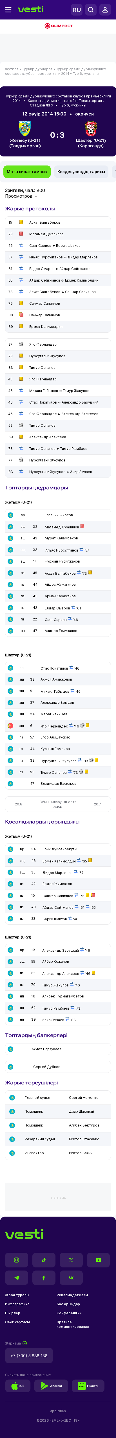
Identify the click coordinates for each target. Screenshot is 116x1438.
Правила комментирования (73, 1324)
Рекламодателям (72, 1295)
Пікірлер (12, 1313)
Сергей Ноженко (84, 1097)
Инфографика (17, 1304)
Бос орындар (68, 1304)
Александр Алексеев (60, 973)
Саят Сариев (56, 620)
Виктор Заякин (82, 1153)
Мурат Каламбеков (61, 538)
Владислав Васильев (58, 783)
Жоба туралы (17, 1295)
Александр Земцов (57, 702)
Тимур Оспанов (54, 772)
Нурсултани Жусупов (59, 761)
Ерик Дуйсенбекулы (60, 849)
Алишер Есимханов (61, 631)
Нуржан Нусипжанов (62, 561)
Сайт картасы (17, 1322)
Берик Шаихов (55, 919)
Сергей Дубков (46, 1067)
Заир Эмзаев (53, 1020)
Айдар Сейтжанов (58, 907)
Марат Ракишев (54, 714)
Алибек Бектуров (84, 1125)
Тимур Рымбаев (55, 1008)
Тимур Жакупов (55, 985)
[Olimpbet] (58, 26)
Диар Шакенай (81, 1111)
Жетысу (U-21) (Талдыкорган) (25, 143)
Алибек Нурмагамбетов (63, 996)
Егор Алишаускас (55, 737)
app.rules (58, 1411)
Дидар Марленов (58, 873)
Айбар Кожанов (55, 961)
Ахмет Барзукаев (46, 1049)
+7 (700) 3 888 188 (29, 1355)
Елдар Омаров (57, 608)
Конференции (69, 1313)
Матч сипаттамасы (27, 171)
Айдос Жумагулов (60, 584)
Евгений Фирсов (59, 515)
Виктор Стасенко (84, 1139)
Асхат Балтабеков (60, 573)
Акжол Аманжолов (56, 679)
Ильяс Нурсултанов (61, 550)
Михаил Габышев (55, 691)
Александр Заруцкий (60, 950)
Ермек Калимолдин (59, 861)
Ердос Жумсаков (57, 884)
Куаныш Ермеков (55, 749)
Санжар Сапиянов (58, 896)
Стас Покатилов (54, 668)
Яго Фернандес (54, 726)
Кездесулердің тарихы (81, 171)
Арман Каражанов (60, 596)
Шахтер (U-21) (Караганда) (91, 143)
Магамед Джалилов (62, 527)
